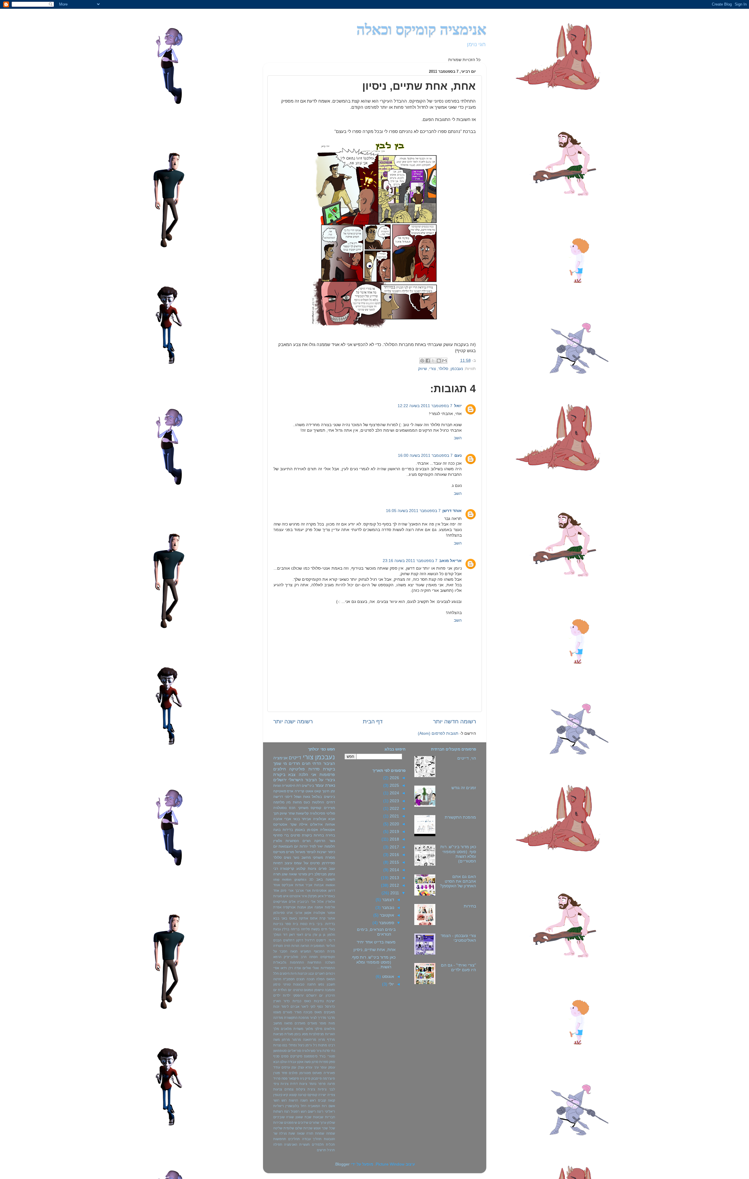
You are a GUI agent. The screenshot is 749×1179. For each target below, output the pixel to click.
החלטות (318, 802)
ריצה (320, 1111)
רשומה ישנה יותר (293, 721)
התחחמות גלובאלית (288, 962)
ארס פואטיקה (283, 791)
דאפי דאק (296, 934)
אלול (320, 901)
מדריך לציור (318, 1017)
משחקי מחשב (312, 857)
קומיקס (312, 1095)
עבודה (292, 1062)
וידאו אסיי (280, 968)
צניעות (277, 1089)
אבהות (319, 885)
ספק (332, 1062)
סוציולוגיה (308, 1050)
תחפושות (279, 1139)
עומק (331, 1067)
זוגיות (277, 786)
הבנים (277, 940)
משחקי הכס (298, 808)
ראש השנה (308, 1100)
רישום (312, 1111)
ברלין (285, 929)
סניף (276, 1056)
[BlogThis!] (439, 361)
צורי (432, 369)
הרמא (277, 957)
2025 (394, 785)
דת (298, 786)
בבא (276, 918)
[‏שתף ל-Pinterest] (422, 361)
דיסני (288, 797)
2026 (394, 778)
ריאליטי (330, 1111)
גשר (332, 841)
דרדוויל (310, 940)
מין (288, 802)
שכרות (307, 1128)
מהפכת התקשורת (460, 817)
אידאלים (316, 824)
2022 (394, 808)
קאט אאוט (313, 791)
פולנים (293, 1073)
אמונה (319, 907)
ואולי (315, 968)
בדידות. (329, 924)
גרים (308, 934)
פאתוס (317, 1073)
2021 (394, 816)
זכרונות (302, 973)
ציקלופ (300, 1089)
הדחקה (319, 841)
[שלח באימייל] (444, 361)
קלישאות (302, 813)
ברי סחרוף (281, 835)
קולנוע (300, 869)
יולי (390, 984)
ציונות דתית (298, 1083)
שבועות (318, 1117)
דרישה (278, 797)
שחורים (314, 1122)
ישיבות (322, 852)
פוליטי (330, 813)
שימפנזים (290, 1122)
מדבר (331, 1017)
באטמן (300, 830)
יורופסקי (298, 995)
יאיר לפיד (316, 846)
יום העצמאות (288, 846)
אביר (308, 885)
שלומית (289, 1128)
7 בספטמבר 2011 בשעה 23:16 (410, 561)
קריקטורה (287, 869)
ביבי (319, 924)
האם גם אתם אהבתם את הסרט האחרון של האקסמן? (458, 881)
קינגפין (277, 1095)
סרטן (315, 1062)
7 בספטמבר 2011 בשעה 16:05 (413, 511)
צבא (292, 774)
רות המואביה (317, 1106)
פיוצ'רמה (329, 1078)
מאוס (318, 1012)
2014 (394, 870)
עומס (298, 863)
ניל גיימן (311, 1045)
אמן (310, 907)
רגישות (293, 1100)
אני (313, 774)
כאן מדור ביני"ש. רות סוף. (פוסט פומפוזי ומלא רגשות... (373, 962)
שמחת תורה (315, 1133)
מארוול (300, 852)
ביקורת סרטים (301, 835)
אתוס (313, 918)
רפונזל (295, 1111)
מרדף (331, 1039)
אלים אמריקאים (284, 901)
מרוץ (321, 1039)
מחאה (288, 1023)
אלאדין (330, 901)
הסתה (313, 957)
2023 (394, 801)
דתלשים (288, 940)
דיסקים (321, 940)
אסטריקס (280, 824)
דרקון (299, 940)
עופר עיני (320, 1067)
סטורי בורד (327, 1056)
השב (458, 438)
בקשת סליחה (310, 929)
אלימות (330, 907)
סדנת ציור (323, 1050)
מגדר (298, 1012)
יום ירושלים (314, 995)
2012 (394, 885)
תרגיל (331, 1150)
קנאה (331, 1100)
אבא (331, 819)
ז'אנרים (320, 973)
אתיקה (303, 918)
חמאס (331, 979)
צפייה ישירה (326, 1095)
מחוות (297, 802)
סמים (284, 1056)
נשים (287, 857)
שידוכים (303, 1122)
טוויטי (287, 984)
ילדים (277, 995)
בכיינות (278, 924)
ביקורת (279, 774)
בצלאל (317, 797)
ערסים (285, 1067)
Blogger (342, 1164)
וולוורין (277, 841)
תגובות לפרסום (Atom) (438, 733)
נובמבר (387, 907)
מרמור (296, 1039)
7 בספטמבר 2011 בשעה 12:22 (425, 406)
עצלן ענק (297, 1067)
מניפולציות (316, 1034)
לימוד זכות (281, 1006)
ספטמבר (386, 923)
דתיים (331, 802)
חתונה (311, 984)
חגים (306, 763)
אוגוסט (387, 976)
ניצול (301, 1045)
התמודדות (328, 968)
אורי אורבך (303, 890)
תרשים (321, 1150)
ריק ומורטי (305, 874)
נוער (296, 857)
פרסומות (327, 774)
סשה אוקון (304, 1062)
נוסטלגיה (280, 808)
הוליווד (330, 946)
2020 (394, 824)
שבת (308, 1117)
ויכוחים (330, 973)
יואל (458, 406)
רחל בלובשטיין (295, 1106)
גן (324, 934)
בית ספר (291, 924)
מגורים (287, 1012)
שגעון (299, 1117)
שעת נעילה (287, 1133)
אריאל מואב (450, 561)
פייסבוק (316, 1078)
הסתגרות (292, 841)
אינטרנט (294, 896)
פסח (284, 1078)
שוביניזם (279, 1117)
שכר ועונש (321, 1128)
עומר (319, 785)
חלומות (329, 846)
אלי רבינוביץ (306, 901)
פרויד (277, 1078)
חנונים (300, 979)
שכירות (278, 1122)
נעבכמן (457, 369)
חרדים (294, 763)
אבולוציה (319, 819)
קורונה (302, 1095)
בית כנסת (307, 924)
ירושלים (280, 780)
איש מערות (280, 896)
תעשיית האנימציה (297, 1144)
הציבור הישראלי (302, 780)
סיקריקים (296, 1056)
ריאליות (278, 1106)
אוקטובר (386, 915)
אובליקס (287, 885)
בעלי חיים (328, 929)
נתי (333, 1050)
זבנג (311, 973)
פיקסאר (293, 1078)
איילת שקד (298, 824)
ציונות (312, 869)
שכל (332, 1128)
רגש (284, 1100)
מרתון (286, 1039)
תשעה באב (325, 879)
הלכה (303, 774)
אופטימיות (319, 890)
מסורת (330, 857)
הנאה (294, 951)
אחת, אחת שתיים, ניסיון (374, 950)
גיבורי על (327, 780)
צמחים (288, 1089)
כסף (320, 1006)
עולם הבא (280, 1062)
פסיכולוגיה (317, 813)
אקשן (307, 912)
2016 (394, 855)
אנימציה (280, 758)
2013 (394, 878)
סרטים (315, 863)
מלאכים (286, 1029)
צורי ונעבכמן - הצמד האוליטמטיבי (458, 938)
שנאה (301, 1133)
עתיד (276, 1067)
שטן (285, 874)
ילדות (287, 995)
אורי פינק (287, 890)
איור (304, 896)
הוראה (304, 946)
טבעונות (298, 984)
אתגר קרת (327, 918)
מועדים (312, 1023)
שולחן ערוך (327, 1122)
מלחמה (278, 802)
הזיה (287, 946)
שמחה (330, 1133)
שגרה (290, 1117)
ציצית (311, 1089)
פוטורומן (305, 1073)
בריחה (295, 929)
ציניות (284, 1083)
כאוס (307, 1001)
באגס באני (289, 918)
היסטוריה (289, 786)
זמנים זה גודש (463, 788)
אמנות (301, 907)
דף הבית (373, 721)
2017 (394, 847)
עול (306, 863)
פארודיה (329, 1073)
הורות (295, 946)
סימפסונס (310, 1056)
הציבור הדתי (323, 763)
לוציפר (311, 852)
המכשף (319, 951)
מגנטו (277, 1012)
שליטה (277, 1128)
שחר (291, 813)
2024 (394, 793)
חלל (276, 973)
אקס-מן (312, 830)
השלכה (330, 962)
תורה (277, 874)
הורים (307, 841)
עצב (332, 869)
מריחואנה (309, 1039)
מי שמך (280, 763)
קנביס (322, 1100)
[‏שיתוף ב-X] (433, 361)
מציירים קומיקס (323, 808)
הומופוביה (317, 946)
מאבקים (329, 1012)
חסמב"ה (289, 979)
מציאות (278, 1034)
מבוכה (307, 1012)
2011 (394, 893)
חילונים (279, 769)
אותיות (330, 824)
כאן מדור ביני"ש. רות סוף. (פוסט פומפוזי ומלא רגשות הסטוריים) (458, 854)
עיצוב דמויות (282, 863)
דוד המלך (280, 934)
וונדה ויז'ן (294, 968)
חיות (294, 973)
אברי (287, 819)
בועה (277, 830)
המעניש (305, 951)
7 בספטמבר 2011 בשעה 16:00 (425, 455)
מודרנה (278, 1017)
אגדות (299, 885)
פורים (323, 869)
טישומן (319, 990)
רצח (287, 1111)
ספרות (323, 1062)
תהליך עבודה (312, 1139)
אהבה (277, 819)
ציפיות (322, 1089)
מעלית (288, 1034)
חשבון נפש (326, 984)
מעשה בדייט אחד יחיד (376, 942)
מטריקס (279, 852)
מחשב (277, 1023)
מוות (332, 1023)
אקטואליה (327, 830)
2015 (394, 862)
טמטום (308, 990)
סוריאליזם (294, 1050)
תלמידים (318, 1144)
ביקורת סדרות (321, 769)
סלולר (443, 369)
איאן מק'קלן (316, 896)
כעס (307, 802)
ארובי (298, 912)
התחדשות (314, 962)
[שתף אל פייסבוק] (428, 361)
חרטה (277, 979)
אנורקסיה (289, 907)
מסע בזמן (301, 1034)
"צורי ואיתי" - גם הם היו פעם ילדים (458, 967)
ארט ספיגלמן (283, 912)
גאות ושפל (302, 797)
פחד (284, 1073)
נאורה (330, 785)
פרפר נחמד (317, 1083)
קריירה (299, 791)
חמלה (320, 979)
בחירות (470, 906)
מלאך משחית (303, 1029)
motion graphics (294, 879)
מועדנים (300, 1023)
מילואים (329, 1029)
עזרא (308, 1067)
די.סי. (331, 940)
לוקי (312, 1006)
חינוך (325, 791)
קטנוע (293, 1095)
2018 (394, 839)
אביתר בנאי (302, 819)
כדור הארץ (281, 1001)
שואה (293, 874)
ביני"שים (308, 786)
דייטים (295, 757)
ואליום (307, 968)
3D (311, 879)
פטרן (276, 1073)
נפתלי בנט (289, 1045)
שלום (298, 1128)
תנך (276, 813)
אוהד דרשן (452, 511)
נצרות (277, 1045)
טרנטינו (298, 990)
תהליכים (294, 1139)
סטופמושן (280, 1050)
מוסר (322, 1023)
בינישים (329, 797)
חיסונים (285, 973)
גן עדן (317, 934)
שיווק (422, 369)
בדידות (288, 830)
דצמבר (387, 900)
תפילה (277, 1144)
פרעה (331, 1083)
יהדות (304, 846)
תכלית (330, 1144)
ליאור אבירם (299, 1006)
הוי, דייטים (466, 758)
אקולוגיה (319, 912)
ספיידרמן (328, 863)
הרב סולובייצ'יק (295, 957)
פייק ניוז (305, 1078)
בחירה (330, 835)
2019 (394, 831)
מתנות (322, 1045)
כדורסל (330, 1006)
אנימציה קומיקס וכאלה (421, 29)
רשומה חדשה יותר (454, 721)
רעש (304, 1111)
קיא (285, 1095)
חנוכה (311, 979)
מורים (290, 852)
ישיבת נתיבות (324, 1001)
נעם (458, 455)
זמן (333, 791)
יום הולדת (285, 990)
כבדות (297, 1001)
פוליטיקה (297, 769)
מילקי (318, 1029)
